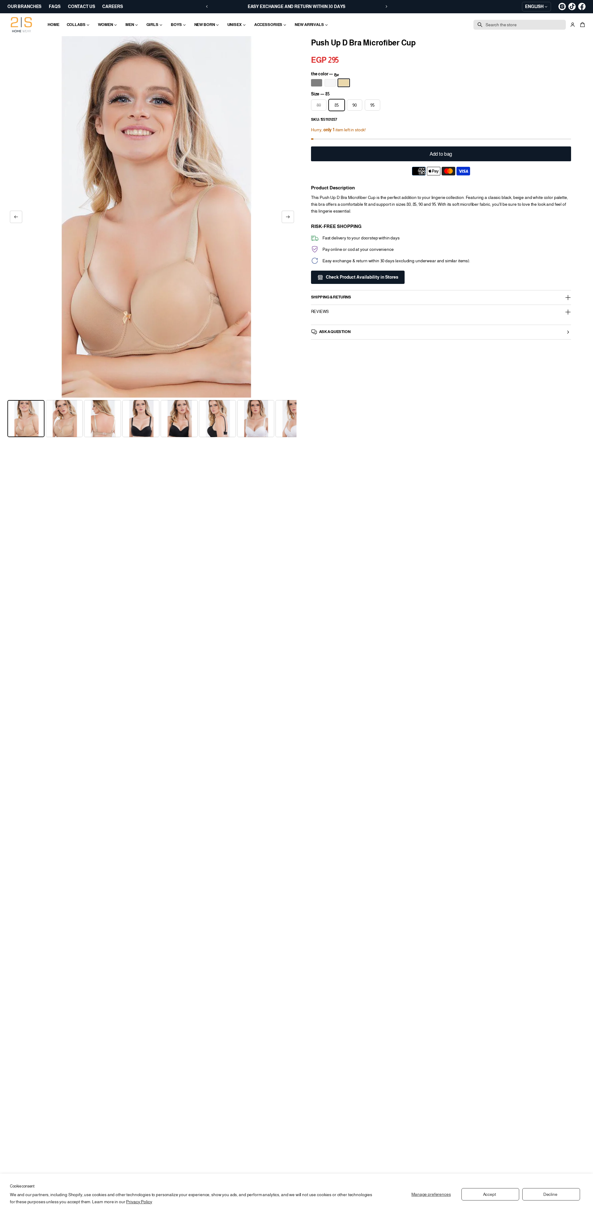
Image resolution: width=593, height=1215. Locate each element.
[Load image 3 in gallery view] (102, 418)
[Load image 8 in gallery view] (294, 418)
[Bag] (582, 25)
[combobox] (519, 25)
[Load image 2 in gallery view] (64, 418)
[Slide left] (16, 217)
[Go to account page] (573, 25)
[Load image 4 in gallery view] (140, 418)
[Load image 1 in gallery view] (25, 418)
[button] (582, 25)
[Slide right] (288, 217)
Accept (489, 1194)
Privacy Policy (139, 1201)
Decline (550, 1194)
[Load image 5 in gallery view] (179, 418)
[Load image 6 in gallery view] (217, 418)
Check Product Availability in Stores (362, 277)
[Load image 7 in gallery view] (255, 418)
